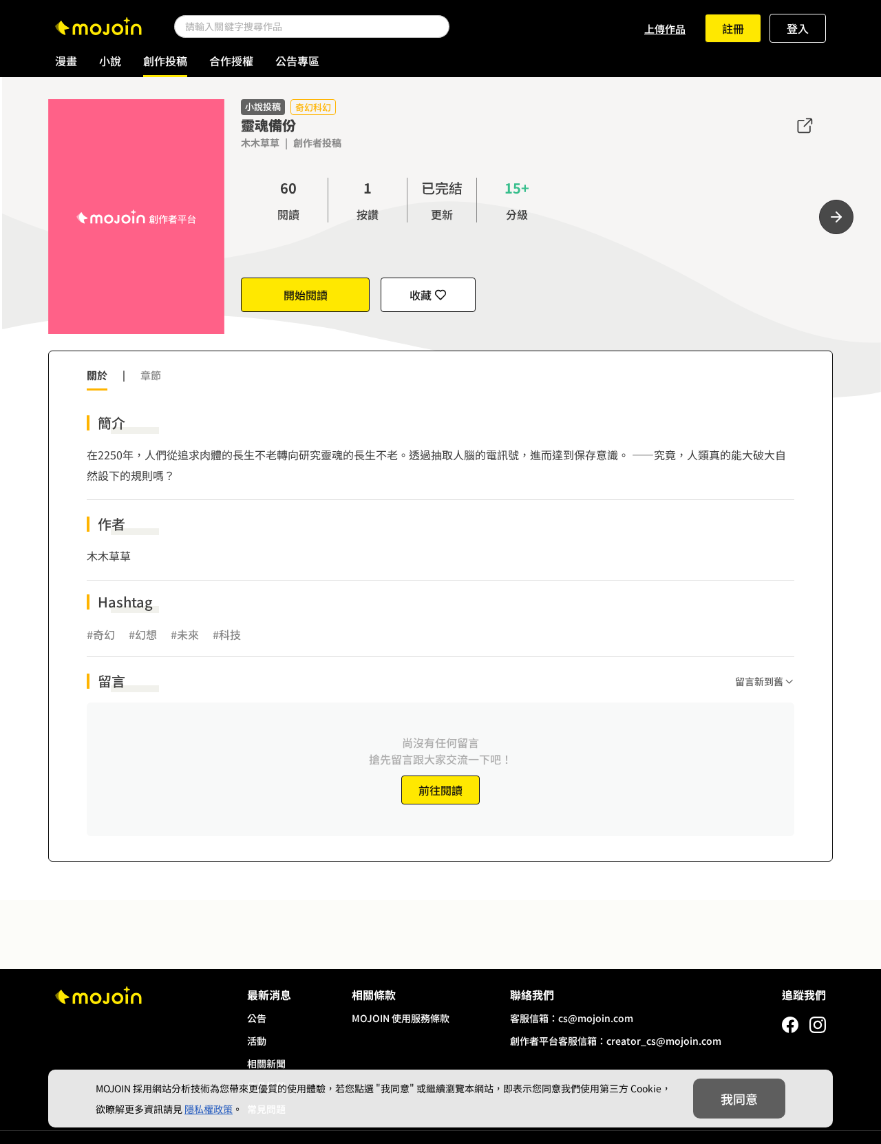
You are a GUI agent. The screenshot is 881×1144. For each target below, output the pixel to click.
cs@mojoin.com (595, 1018)
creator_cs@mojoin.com (663, 1041)
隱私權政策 (208, 1109)
